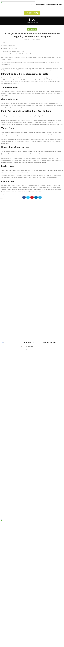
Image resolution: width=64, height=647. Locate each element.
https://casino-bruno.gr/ (21, 78)
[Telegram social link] (40, 197)
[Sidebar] (2, 196)
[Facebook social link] (24, 197)
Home (27, 22)
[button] (32, 13)
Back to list (32, 203)
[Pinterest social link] (32, 197)
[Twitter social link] (28, 197)
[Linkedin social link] (36, 197)
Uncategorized (34, 22)
